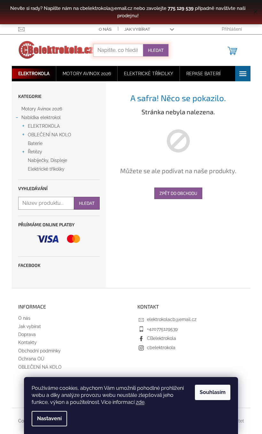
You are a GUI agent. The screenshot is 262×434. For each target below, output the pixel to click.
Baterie (35, 143)
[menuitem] (34, 73)
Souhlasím (213, 392)
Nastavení (49, 418)
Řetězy (35, 151)
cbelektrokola (161, 347)
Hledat (156, 50)
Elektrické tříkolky (46, 169)
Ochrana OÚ (31, 358)
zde (140, 402)
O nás (105, 29)
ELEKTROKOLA (44, 126)
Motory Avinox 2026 (41, 108)
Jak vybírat (137, 29)
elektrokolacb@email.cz (171, 319)
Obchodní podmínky (39, 350)
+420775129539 (162, 329)
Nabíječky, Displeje (47, 160)
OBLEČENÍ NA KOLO (49, 134)
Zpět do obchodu (178, 193)
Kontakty (27, 342)
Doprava (27, 334)
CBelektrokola (161, 338)
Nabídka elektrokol (41, 117)
